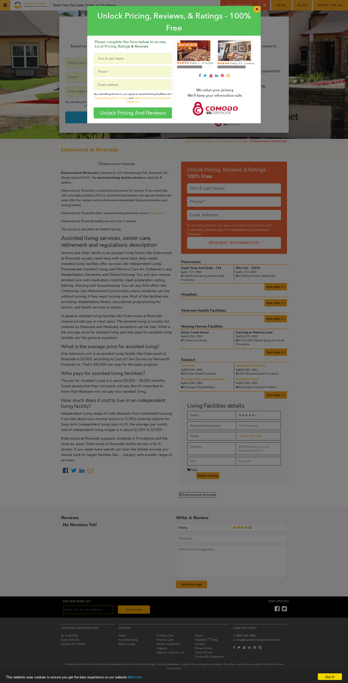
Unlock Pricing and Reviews (133, 112)
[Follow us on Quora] (229, 75)
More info (135, 676)
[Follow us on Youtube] (212, 75)
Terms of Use (119, 98)
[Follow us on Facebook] (201, 75)
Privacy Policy (103, 98)
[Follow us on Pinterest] (223, 75)
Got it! (330, 676)
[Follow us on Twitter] (206, 75)
